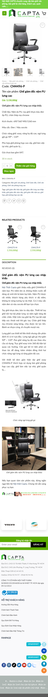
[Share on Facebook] (9, 201)
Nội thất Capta (20, 484)
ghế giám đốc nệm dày (14, 192)
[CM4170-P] (35, 234)
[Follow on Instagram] (9, 665)
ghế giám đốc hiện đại (14, 189)
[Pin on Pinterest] (23, 201)
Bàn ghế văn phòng (16, 81)
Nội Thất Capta (9, 287)
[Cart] (44, 13)
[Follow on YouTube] (24, 665)
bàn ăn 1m (30, 681)
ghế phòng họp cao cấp (14, 195)
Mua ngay (9, 171)
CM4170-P (35, 248)
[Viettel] (36, 524)
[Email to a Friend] (19, 201)
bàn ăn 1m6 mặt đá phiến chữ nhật (23, 688)
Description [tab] (9, 262)
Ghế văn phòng (31, 81)
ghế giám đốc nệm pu (32, 192)
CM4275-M (12, 248)
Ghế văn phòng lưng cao (16, 185)
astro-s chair (16, 681)
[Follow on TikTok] (14, 665)
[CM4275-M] (12, 234)
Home (4, 81)
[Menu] (4, 13)
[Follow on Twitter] (19, 665)
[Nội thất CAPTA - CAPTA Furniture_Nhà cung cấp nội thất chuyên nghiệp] (24, 13)
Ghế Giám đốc (31, 183)
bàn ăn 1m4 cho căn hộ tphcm (23, 685)
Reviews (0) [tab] (8, 268)
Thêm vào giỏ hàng (25, 166)
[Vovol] (11, 524)
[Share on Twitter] (14, 201)
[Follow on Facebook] (4, 665)
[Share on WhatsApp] (4, 201)
